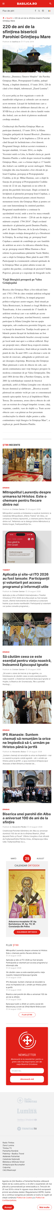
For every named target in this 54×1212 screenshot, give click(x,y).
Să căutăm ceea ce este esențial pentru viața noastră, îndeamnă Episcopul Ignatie (27, 660)
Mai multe (44, 1207)
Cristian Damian (18, 509)
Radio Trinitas (8, 1142)
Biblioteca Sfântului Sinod (13, 1162)
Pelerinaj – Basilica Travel (13, 1153)
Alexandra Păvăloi (19, 827)
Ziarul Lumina (8, 1145)
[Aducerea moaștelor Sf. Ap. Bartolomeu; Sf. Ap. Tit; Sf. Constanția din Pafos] (27, 893)
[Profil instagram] (43, 11)
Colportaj (6, 1167)
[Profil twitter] (39, 11)
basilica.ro (16, 42)
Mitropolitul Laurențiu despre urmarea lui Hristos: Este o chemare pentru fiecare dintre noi (27, 498)
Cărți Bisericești (9, 1170)
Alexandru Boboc (19, 752)
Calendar (27, 865)
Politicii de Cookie (24, 1197)
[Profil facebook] (35, 11)
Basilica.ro (27, 3)
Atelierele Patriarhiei (11, 1156)
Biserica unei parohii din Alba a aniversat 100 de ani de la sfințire (27, 818)
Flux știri (27, 1015)
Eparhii (9, 18)
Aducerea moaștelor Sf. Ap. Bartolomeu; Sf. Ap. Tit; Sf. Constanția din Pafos (23, 924)
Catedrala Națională (11, 1159)
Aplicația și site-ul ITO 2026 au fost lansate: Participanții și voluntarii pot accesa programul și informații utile (26, 580)
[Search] (50, 3)
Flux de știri (8, 10)
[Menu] (3, 3)
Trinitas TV (7, 1148)
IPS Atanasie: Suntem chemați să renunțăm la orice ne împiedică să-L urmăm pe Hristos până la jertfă (27, 740)
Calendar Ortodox (27, 932)
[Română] (49, 11)
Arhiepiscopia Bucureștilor (14, 1164)
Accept (8, 1207)
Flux (12, 945)
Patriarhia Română (10, 1151)
